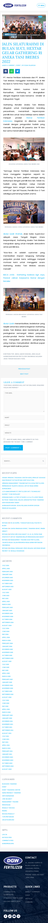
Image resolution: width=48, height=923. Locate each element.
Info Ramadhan (8, 796)
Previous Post (24, 369)
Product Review (8, 808)
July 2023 (5, 664)
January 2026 (7, 574)
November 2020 (7, 760)
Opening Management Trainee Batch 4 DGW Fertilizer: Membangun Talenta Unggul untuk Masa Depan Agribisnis (23, 485)
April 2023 (6, 673)
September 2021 (7, 730)
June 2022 (5, 703)
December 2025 (7, 577)
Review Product (8, 814)
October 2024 (7, 619)
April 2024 (6, 637)
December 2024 (7, 613)
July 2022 (5, 700)
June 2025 (5, 595)
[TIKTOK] (10, 916)
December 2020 (7, 757)
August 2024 (7, 625)
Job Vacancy (7, 799)
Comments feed (7, 840)
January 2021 (7, 754)
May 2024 (5, 634)
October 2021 (7, 727)
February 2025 (7, 607)
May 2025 (5, 598)
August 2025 (7, 589)
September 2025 (8, 586)
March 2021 (6, 748)
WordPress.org (8, 843)
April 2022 (6, 709)
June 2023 (5, 667)
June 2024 (5, 631)
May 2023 (5, 670)
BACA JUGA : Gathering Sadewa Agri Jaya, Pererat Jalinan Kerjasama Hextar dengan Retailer (24, 277)
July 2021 (5, 736)
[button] (5, 71)
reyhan (5, 523)
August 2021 (6, 733)
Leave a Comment (8, 65)
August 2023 (6, 661)
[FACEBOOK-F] (5, 916)
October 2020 (7, 763)
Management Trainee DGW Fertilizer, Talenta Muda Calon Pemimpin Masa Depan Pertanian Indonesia (22, 542)
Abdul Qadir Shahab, (13, 234)
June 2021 (5, 739)
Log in (4, 834)
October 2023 (7, 655)
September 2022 (7, 694)
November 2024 (7, 616)
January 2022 (7, 718)
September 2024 (8, 622)
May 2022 (5, 706)
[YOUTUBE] (14, 916)
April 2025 (6, 601)
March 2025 (6, 604)
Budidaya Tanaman (9, 784)
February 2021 (7, 751)
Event (18, 65)
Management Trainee (10, 802)
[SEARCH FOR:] (24, 461)
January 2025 (7, 610)
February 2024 (7, 643)
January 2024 (7, 646)
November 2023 (7, 652)
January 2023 (7, 682)
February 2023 (7, 679)
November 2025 (7, 580)
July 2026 (5, 565)
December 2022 (7, 685)
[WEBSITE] (24, 433)
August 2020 (7, 769)
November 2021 (7, 724)
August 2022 (6, 697)
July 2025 (5, 592)
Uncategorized (8, 820)
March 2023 (6, 676)
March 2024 (6, 640)
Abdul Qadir (8, 323)
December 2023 (7, 649)
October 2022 (7, 691)
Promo (4, 811)
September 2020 (8, 766)
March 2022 (6, 712)
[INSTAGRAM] (18, 916)
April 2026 (6, 568)
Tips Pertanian (8, 817)
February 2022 (7, 715)
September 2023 (7, 658)
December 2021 (7, 721)
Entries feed (7, 837)
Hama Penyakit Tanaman (11, 793)
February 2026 (7, 571)
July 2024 (5, 628)
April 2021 (6, 745)
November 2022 (7, 688)
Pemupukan (6, 805)
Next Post (24, 374)
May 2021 (5, 742)
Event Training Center (11, 790)
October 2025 (7, 583)
